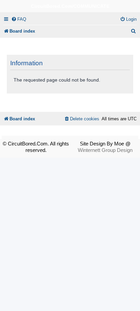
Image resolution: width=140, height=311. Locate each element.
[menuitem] (18, 19)
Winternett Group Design (105, 150)
